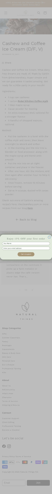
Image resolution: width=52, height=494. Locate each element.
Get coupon (26, 254)
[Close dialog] (49, 237)
